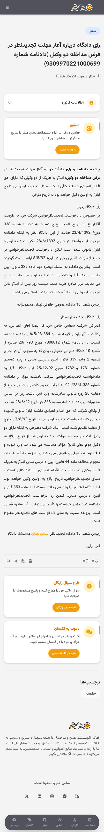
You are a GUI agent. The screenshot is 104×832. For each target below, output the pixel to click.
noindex (90, 694)
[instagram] (52, 796)
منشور (92, 31)
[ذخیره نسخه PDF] (23, 561)
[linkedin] (39, 796)
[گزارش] (8, 561)
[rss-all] (77, 796)
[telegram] (64, 796)
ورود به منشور (67, 150)
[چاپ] (30, 561)
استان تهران (40, 534)
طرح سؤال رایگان (66, 607)
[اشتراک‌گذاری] (16, 561)
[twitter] (27, 796)
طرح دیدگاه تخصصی (64, 653)
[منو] (7, 7)
